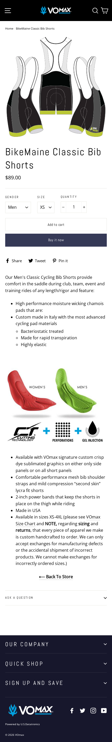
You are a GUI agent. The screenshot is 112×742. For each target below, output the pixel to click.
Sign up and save (34, 682)
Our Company (27, 644)
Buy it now (56, 240)
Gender (12, 197)
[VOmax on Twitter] (82, 710)
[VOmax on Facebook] (72, 710)
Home (9, 28)
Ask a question (19, 598)
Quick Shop (24, 663)
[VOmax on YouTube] (104, 710)
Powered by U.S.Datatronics (22, 724)
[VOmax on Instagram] (93, 710)
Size (41, 197)
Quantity (69, 197)
